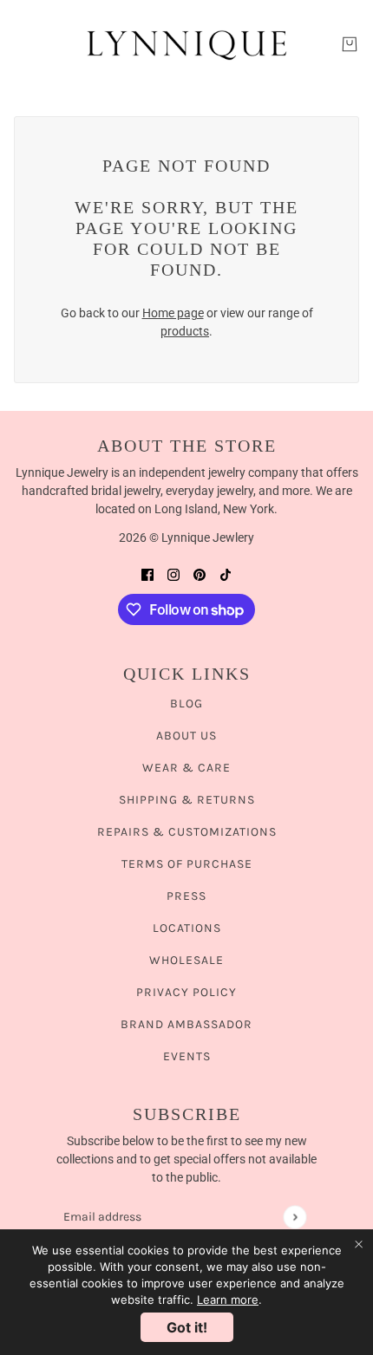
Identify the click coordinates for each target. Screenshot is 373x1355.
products (184, 331)
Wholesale (186, 960)
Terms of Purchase (186, 864)
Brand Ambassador (186, 1024)
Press (186, 896)
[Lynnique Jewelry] (186, 44)
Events (187, 1056)
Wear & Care (186, 767)
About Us (186, 735)
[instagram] (173, 574)
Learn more (227, 1299)
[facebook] (147, 574)
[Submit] (294, 1216)
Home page (173, 313)
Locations (187, 928)
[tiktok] (226, 574)
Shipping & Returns (187, 799)
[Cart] (349, 44)
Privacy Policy (186, 992)
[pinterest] (199, 574)
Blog (186, 703)
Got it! (187, 1327)
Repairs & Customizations (187, 831)
